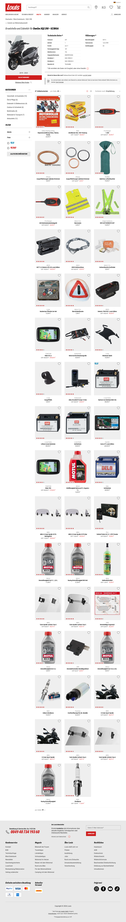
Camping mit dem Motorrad (44, 872)
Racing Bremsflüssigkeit (48, 801)
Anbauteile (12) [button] (12, 118)
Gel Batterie (107, 488)
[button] (117, 2)
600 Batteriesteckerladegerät (48, 223)
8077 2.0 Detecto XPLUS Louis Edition (48, 267)
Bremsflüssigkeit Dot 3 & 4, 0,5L (107, 669)
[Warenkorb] (119, 7)
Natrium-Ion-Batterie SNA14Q (107, 400)
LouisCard (9, 866)
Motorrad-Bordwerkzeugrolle (78, 355)
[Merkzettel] (111, 7)
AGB (95, 850)
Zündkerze (78, 801)
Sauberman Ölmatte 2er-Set (48, 311)
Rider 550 (48, 488)
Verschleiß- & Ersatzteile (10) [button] (17, 96)
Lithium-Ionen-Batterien (48, 444)
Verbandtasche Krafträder (107, 267)
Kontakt (8, 847)
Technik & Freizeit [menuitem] (27, 14)
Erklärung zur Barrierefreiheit (104, 866)
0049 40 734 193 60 (25, 832)
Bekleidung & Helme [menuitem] (11, 14)
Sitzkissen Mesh (107, 355)
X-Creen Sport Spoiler (107, 713)
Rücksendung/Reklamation (14, 869)
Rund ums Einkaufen (71, 859)
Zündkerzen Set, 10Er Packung (77, 133)
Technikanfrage (10, 853)
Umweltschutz (99, 869)
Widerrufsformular (100, 859)
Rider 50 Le (48, 355)
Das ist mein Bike (23, 77)
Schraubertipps (40, 856)
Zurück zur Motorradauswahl (17, 23)
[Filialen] (96, 7)
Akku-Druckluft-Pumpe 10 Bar (78, 400)
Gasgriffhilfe (48, 400)
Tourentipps (39, 850)
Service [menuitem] (64, 14)
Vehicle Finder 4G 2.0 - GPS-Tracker (107, 534)
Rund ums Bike (40, 866)
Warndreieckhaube (77, 311)
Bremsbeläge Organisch (107, 624)
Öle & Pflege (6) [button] (12, 100)
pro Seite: (53, 91)
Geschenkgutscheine (12, 863)
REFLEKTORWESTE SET (107, 223)
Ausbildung (68, 853)
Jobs (66, 856)
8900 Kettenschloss (78, 267)
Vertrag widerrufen (11, 872)
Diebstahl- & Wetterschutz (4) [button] (17, 103)
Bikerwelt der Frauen (42, 847)
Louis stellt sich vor (71, 847)
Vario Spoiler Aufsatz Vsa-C (48, 624)
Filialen (66, 850)
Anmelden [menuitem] (117, 14)
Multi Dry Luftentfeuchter (107, 179)
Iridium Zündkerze (48, 713)
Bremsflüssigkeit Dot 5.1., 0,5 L (48, 580)
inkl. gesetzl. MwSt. (64, 911)
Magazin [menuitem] (55, 14)
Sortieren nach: (100, 91)
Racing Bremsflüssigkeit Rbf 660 (78, 580)
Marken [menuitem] (46, 14)
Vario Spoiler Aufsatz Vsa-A (77, 757)
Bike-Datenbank (10, 856)
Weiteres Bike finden (22, 82)
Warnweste (77, 223)
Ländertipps (39, 853)
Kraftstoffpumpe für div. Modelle (78, 713)
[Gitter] (87, 91)
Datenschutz (98, 853)
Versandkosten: (52, 913)
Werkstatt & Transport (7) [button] (15, 115)
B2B (6, 850)
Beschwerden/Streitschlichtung (105, 863)
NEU (12, 142)
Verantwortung (69, 866)
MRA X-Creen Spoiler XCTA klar (77, 534)
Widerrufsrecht (99, 856)
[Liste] (91, 91)
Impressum (98, 847)
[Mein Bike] (104, 7)
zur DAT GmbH (87, 75)
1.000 (107, 133)
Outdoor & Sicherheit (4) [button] (15, 107)
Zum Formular (60, 82)
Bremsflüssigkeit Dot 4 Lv (48, 669)
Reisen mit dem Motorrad (43, 863)
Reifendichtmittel (107, 580)
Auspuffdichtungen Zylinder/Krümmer (48, 179)
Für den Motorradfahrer (43, 869)
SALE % (13, 147)
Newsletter (9, 859)
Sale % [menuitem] (38, 14)
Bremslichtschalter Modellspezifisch (78, 669)
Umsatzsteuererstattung (72, 863)
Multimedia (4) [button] (12, 111)
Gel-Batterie (77, 444)
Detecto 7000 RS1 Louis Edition (107, 311)
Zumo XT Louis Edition (107, 444)
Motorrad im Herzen (42, 859)
